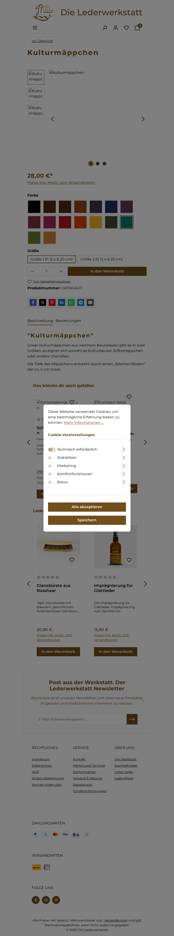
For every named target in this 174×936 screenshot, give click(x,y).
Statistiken (67, 457)
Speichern (87, 520)
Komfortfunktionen (74, 474)
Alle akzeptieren (87, 507)
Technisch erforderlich (77, 449)
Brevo (62, 482)
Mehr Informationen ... (84, 422)
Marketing (66, 466)
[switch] (51, 457)
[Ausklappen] (124, 449)
